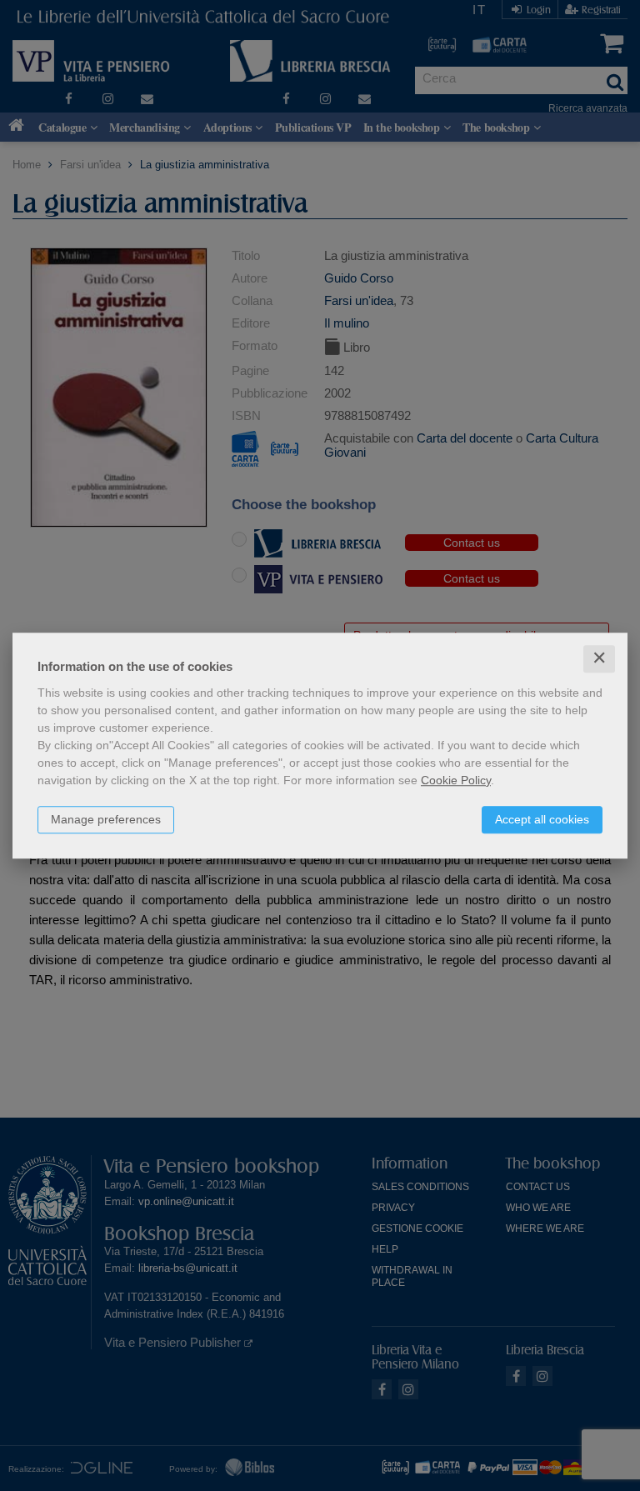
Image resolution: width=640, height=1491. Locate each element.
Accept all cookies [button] (542, 819)
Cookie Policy (456, 780)
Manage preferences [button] (106, 819)
